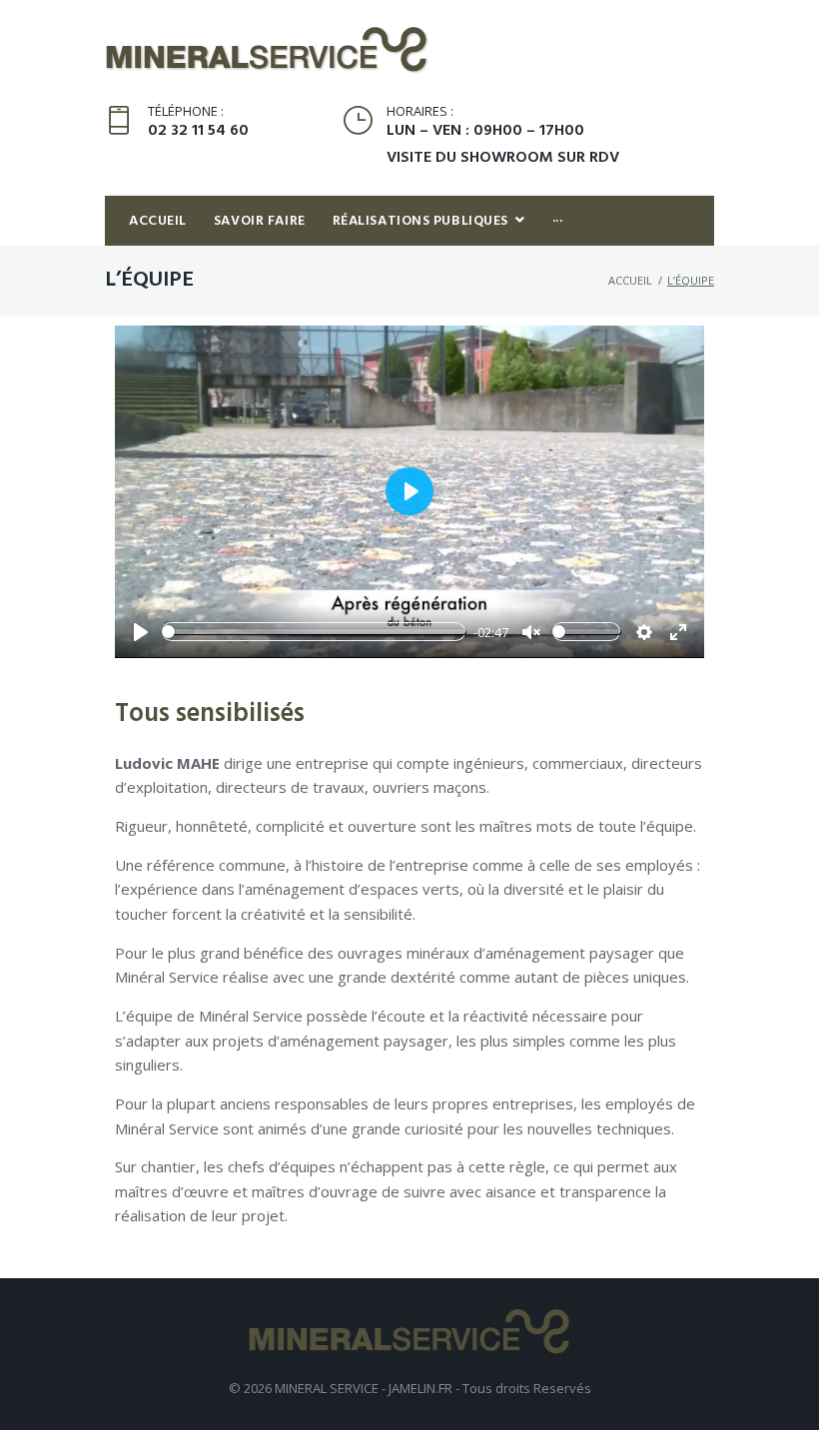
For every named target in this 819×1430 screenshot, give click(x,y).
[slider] (313, 631)
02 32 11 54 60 (198, 131)
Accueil (630, 280)
